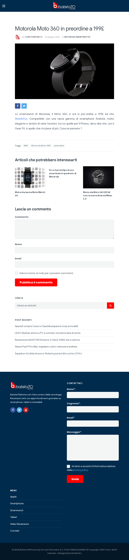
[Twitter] (19, 410)
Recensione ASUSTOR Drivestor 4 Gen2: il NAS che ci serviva (47, 339)
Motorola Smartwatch (77, 37)
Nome (18, 244)
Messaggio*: (74, 432)
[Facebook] (13, 410)
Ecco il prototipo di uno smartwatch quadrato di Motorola (62, 173)
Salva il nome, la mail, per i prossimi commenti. (46, 273)
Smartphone (17, 503)
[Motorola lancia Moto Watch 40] (30, 177)
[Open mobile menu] (3, 6)
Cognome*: (73, 403)
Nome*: (71, 389)
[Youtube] (25, 410)
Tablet (13, 517)
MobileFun (21, 118)
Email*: (71, 417)
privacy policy (80, 470)
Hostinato (76, 553)
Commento (21, 217)
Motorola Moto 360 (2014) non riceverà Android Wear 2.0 (97, 195)
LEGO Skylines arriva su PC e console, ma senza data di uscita (47, 333)
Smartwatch (16, 510)
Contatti (14, 530)
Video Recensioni (19, 524)
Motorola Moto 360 (41, 145)
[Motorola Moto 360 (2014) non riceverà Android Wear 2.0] (98, 177)
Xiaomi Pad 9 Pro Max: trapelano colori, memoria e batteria (46, 346)
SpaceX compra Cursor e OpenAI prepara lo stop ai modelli (46, 326)
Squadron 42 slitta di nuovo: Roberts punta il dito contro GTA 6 (48, 353)
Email (18, 258)
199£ (26, 145)
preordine (59, 145)
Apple (13, 496)
